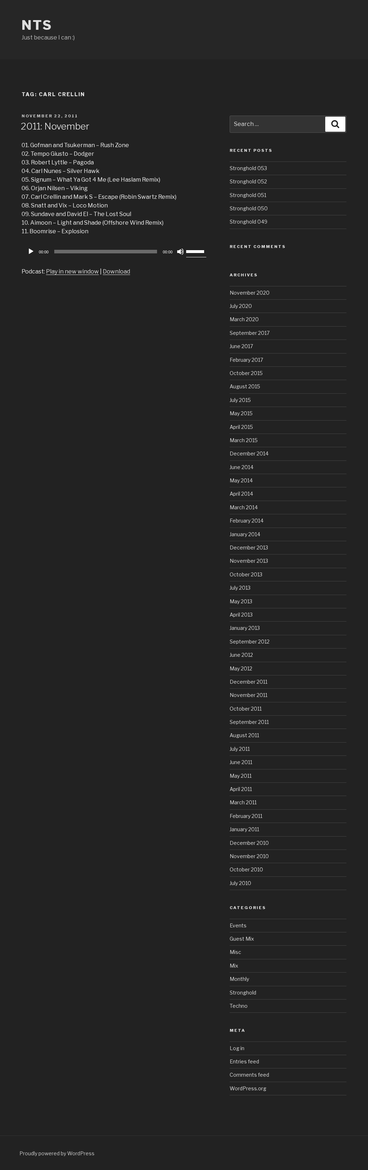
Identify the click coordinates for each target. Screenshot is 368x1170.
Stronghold (243, 992)
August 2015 (245, 386)
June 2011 (241, 762)
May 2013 (241, 601)
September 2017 (250, 333)
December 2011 (248, 682)
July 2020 (241, 306)
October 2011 (246, 709)
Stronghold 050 (249, 208)
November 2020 (250, 293)
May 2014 (241, 480)
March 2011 (243, 802)
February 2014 (246, 521)
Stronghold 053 (248, 168)
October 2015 (246, 373)
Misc (235, 952)
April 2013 (241, 615)
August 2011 (244, 735)
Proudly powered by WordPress (57, 1153)
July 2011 (240, 749)
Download (116, 271)
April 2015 (241, 427)
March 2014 (244, 507)
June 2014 (241, 467)
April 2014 (241, 494)
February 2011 (246, 816)
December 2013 (249, 547)
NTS (37, 25)
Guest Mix (242, 939)
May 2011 (241, 776)
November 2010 (249, 856)
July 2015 (240, 400)
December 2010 (249, 843)
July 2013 (240, 588)
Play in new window (72, 271)
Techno (239, 1006)
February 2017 (246, 360)
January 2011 (244, 829)
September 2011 (249, 722)
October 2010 (246, 869)
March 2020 (244, 319)
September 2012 (250, 641)
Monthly (239, 979)
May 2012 (241, 668)
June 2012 (241, 655)
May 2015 (241, 413)
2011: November (55, 126)
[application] (116, 251)
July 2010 (240, 883)
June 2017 (241, 346)
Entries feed (244, 1061)
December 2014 (249, 453)
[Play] (30, 251)
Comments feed (249, 1075)
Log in (237, 1048)
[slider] (196, 250)
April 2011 (241, 789)
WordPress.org (248, 1088)
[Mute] (180, 251)
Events (238, 925)
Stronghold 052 (248, 181)
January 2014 (245, 534)
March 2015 (244, 440)
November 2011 (248, 695)
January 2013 (245, 628)
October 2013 (246, 574)
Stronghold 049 (248, 222)
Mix (234, 966)
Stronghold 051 (248, 195)
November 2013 (249, 561)
